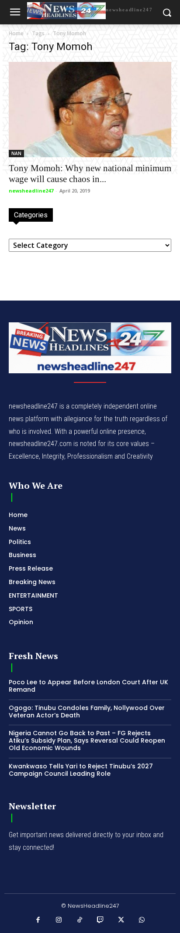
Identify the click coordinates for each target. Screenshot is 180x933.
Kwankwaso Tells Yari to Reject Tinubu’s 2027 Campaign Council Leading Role (81, 770)
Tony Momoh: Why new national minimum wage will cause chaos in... (90, 173)
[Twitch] (100, 920)
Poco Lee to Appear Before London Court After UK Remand (88, 686)
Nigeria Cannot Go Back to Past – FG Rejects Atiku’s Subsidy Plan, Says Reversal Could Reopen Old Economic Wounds (87, 740)
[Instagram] (59, 920)
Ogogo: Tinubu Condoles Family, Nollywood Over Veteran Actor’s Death (87, 711)
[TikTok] (80, 920)
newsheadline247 (31, 190)
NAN (16, 153)
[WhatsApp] (142, 920)
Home (16, 33)
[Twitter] (121, 920)
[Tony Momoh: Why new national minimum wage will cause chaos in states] (90, 109)
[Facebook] (38, 920)
